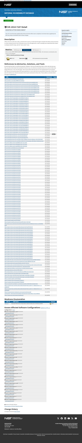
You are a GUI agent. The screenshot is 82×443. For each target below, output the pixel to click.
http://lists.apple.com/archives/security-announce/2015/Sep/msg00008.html (21, 84)
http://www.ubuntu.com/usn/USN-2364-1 (13, 270)
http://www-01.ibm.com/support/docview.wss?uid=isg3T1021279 (19, 228)
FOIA (43, 434)
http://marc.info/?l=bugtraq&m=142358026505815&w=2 (17, 129)
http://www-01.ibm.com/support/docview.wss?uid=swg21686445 (19, 251)
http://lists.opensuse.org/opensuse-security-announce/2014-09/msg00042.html (22, 89)
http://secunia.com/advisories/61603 (13, 194)
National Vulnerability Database (19, 13)
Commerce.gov (75, 434)
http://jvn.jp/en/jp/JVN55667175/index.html (14, 79)
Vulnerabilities (8, 20)
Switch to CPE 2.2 (45, 308)
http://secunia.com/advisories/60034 (13, 154)
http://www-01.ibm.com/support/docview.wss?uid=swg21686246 (19, 249)
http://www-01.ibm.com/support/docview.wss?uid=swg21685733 (19, 240)
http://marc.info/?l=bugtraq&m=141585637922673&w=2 (17, 120)
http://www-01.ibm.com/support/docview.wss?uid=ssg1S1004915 (19, 237)
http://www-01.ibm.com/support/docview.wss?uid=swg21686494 (19, 256)
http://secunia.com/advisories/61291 (13, 175)
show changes (17, 411)
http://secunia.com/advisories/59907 (13, 151)
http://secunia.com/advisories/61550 (13, 189)
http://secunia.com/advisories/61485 (13, 185)
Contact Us (12, 429)
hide (14, 310)
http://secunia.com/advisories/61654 (13, 206)
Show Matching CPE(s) (9, 313)
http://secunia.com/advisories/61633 (13, 199)
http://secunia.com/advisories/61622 (13, 198)
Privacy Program (16, 434)
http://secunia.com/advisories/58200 (13, 149)
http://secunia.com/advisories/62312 (13, 216)
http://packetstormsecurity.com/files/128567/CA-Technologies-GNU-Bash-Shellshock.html (24, 141)
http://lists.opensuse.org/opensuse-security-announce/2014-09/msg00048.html (22, 92)
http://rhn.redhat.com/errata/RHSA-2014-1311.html (16, 142)
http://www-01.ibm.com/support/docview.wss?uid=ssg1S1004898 (19, 235)
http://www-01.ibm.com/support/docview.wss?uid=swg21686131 (19, 247)
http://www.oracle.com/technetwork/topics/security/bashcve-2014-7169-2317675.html (23, 265)
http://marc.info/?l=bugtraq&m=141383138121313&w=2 (17, 104)
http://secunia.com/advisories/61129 (13, 168)
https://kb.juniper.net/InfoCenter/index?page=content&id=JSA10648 (19, 275)
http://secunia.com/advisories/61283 (13, 172)
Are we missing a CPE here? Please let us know (13, 406)
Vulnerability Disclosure (29, 434)
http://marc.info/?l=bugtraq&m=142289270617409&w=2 (17, 127)
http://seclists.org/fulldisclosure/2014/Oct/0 (14, 148)
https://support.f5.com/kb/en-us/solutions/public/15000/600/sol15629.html (21, 283)
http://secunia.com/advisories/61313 (13, 179)
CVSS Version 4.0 (17, 50)
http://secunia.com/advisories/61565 (13, 192)
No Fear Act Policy (38, 434)
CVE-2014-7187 (65, 35)
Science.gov (39, 435)
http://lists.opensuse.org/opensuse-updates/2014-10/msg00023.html (20, 94)
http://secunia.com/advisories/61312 (13, 177)
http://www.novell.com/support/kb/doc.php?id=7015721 (17, 263)
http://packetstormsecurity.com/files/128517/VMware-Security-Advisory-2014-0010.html (24, 139)
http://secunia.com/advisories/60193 (13, 161)
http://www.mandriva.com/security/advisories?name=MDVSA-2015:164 (20, 261)
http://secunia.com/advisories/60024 (13, 153)
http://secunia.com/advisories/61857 (13, 213)
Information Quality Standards (66, 434)
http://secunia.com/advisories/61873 (13, 215)
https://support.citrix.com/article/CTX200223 (14, 282)
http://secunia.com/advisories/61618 (13, 196)
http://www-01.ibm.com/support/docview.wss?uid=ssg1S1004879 (19, 232)
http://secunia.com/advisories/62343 (13, 218)
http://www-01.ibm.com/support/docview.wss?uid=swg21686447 (19, 252)
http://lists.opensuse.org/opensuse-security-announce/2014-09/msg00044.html (22, 91)
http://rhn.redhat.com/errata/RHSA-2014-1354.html (16, 146)
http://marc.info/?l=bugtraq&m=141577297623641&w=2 (17, 118)
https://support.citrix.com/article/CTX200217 (14, 280)
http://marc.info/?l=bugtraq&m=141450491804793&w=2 (17, 111)
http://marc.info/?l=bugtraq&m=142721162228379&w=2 (17, 132)
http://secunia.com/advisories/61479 (13, 184)
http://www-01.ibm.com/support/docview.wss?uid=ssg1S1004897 (19, 234)
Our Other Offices (18, 429)
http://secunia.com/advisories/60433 (13, 163)
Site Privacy (5, 434)
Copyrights (22, 434)
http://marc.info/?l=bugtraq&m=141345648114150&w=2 (17, 99)
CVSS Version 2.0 (36, 50)
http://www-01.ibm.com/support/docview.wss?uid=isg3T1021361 (19, 230)
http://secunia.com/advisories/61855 (13, 211)
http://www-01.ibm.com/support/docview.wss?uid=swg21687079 (19, 258)
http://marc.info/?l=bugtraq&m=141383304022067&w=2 (17, 110)
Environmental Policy (48, 434)
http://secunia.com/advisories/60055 (13, 158)
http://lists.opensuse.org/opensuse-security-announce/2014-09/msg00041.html (22, 87)
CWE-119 (6, 303)
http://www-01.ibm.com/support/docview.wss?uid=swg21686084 (19, 246)
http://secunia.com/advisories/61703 (13, 208)
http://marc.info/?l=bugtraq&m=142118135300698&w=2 (17, 125)
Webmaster (6, 429)
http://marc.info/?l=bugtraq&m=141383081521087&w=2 (17, 103)
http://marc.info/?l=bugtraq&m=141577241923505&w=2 (17, 117)
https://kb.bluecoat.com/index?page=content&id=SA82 (16, 273)
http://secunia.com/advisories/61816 (13, 210)
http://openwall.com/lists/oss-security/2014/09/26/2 (16, 135)
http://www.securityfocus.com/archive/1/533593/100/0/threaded (19, 268)
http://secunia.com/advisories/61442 (13, 182)
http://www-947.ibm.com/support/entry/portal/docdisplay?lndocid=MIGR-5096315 (22, 259)
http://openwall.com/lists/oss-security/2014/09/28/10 (16, 137)
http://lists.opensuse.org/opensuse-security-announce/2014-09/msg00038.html (22, 86)
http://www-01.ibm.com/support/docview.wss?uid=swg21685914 (19, 244)
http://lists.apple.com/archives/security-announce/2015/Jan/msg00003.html (21, 82)
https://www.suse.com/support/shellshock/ (14, 295)
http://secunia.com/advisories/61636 (13, 201)
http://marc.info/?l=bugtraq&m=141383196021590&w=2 (17, 106)
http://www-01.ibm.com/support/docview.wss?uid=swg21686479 (19, 254)
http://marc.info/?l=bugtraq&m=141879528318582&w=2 (17, 123)
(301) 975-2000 (7, 426)
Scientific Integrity (56, 434)
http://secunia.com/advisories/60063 (13, 160)
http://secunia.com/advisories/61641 (13, 203)
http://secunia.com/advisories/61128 (13, 167)
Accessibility (10, 434)
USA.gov (43, 435)
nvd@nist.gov (13, 74)
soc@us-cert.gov (74, 426)
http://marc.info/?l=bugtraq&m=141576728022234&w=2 (17, 113)
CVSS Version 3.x (26, 50)
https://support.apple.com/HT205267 (13, 278)
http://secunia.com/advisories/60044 (13, 156)
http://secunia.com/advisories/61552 (13, 191)
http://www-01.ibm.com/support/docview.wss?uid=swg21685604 (19, 239)
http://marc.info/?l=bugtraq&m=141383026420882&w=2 (17, 101)
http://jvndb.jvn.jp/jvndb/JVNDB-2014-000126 (14, 80)
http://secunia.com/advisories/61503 (13, 187)
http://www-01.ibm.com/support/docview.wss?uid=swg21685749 (19, 242)
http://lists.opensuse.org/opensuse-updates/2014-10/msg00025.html (20, 96)
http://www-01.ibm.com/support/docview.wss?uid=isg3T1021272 (19, 227)
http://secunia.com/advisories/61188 (13, 170)
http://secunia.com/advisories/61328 (13, 180)
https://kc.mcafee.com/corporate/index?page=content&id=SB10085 (19, 277)
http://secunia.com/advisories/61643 (13, 204)
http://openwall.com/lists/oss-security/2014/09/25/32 (16, 134)
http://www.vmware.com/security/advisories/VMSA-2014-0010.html (19, 271)
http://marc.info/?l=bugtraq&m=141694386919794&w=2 (17, 122)
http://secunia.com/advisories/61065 (13, 165)
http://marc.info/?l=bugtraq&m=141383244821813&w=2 (17, 108)
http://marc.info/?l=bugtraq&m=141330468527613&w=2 (17, 98)
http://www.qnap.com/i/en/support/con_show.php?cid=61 (17, 266)
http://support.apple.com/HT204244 (12, 220)
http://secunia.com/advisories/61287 (13, 173)
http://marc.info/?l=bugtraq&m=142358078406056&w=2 (17, 130)
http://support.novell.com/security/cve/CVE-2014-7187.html (17, 222)
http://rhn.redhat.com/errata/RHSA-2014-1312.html (16, 144)
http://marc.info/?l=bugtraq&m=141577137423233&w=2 (17, 115)
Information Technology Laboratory (13, 10)
